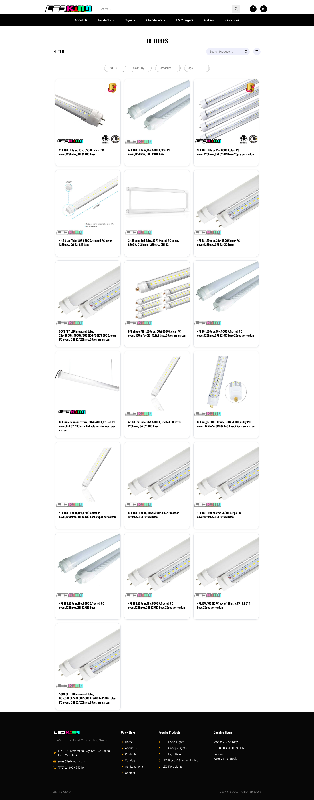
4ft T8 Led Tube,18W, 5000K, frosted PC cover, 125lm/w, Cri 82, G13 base (155, 424)
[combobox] (115, 68)
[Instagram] (263, 8)
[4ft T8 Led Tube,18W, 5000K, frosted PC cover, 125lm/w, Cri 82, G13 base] (157, 383)
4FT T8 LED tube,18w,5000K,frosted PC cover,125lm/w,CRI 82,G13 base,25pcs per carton (225, 333)
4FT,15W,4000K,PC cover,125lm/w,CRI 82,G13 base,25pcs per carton (223, 605)
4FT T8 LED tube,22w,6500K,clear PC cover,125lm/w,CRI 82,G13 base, (218, 242)
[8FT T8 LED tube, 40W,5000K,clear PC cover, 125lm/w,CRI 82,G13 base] (157, 474)
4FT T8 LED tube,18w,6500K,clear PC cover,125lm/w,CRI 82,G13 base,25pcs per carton (87, 515)
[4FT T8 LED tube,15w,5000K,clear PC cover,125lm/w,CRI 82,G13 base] (157, 111)
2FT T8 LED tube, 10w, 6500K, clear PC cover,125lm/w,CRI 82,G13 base (81, 152)
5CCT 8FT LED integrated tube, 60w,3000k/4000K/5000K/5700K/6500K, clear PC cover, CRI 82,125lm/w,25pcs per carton (87, 698)
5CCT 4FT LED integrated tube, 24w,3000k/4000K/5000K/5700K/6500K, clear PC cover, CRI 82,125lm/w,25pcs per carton (87, 335)
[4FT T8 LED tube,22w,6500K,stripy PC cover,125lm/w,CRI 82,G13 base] (226, 474)
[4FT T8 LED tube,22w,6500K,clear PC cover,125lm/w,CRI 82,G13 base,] (226, 202)
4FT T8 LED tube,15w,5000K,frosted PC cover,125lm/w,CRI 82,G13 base (81, 605)
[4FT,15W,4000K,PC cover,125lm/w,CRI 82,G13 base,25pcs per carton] (226, 565)
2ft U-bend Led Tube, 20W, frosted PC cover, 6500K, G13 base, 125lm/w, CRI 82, (153, 242)
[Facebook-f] (253, 8)
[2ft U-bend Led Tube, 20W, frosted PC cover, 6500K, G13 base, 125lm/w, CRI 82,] (157, 202)
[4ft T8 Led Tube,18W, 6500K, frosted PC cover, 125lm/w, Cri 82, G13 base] (87, 202)
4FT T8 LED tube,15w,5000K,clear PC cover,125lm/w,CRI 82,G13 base (149, 152)
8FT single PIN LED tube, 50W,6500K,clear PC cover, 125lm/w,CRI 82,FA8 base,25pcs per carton (157, 333)
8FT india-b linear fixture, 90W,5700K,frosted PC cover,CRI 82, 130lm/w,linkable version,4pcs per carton (87, 426)
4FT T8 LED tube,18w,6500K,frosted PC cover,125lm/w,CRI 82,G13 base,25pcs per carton (156, 605)
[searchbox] (169, 68)
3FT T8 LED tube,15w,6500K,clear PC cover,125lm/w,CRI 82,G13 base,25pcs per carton (225, 152)
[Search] (246, 51)
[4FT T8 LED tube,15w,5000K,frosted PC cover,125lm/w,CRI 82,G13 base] (87, 565)
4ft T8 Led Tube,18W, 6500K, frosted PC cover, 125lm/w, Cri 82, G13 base (85, 242)
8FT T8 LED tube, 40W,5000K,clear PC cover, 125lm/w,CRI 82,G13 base (153, 515)
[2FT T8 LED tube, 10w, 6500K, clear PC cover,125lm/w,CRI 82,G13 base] (87, 111)
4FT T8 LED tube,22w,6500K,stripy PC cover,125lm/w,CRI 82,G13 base (219, 515)
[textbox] (111, 68)
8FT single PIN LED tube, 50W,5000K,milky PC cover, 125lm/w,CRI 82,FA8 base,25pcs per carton (226, 424)
